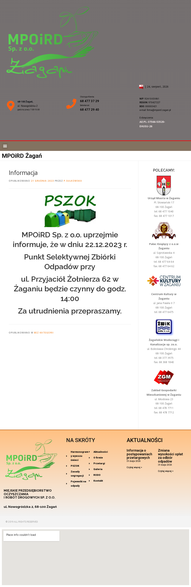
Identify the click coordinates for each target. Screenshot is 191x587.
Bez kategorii (44, 332)
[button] (5, 146)
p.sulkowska (73, 180)
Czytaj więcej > (134, 467)
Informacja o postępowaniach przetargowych (139, 454)
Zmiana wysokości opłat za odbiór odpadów (170, 455)
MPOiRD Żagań (22, 155)
